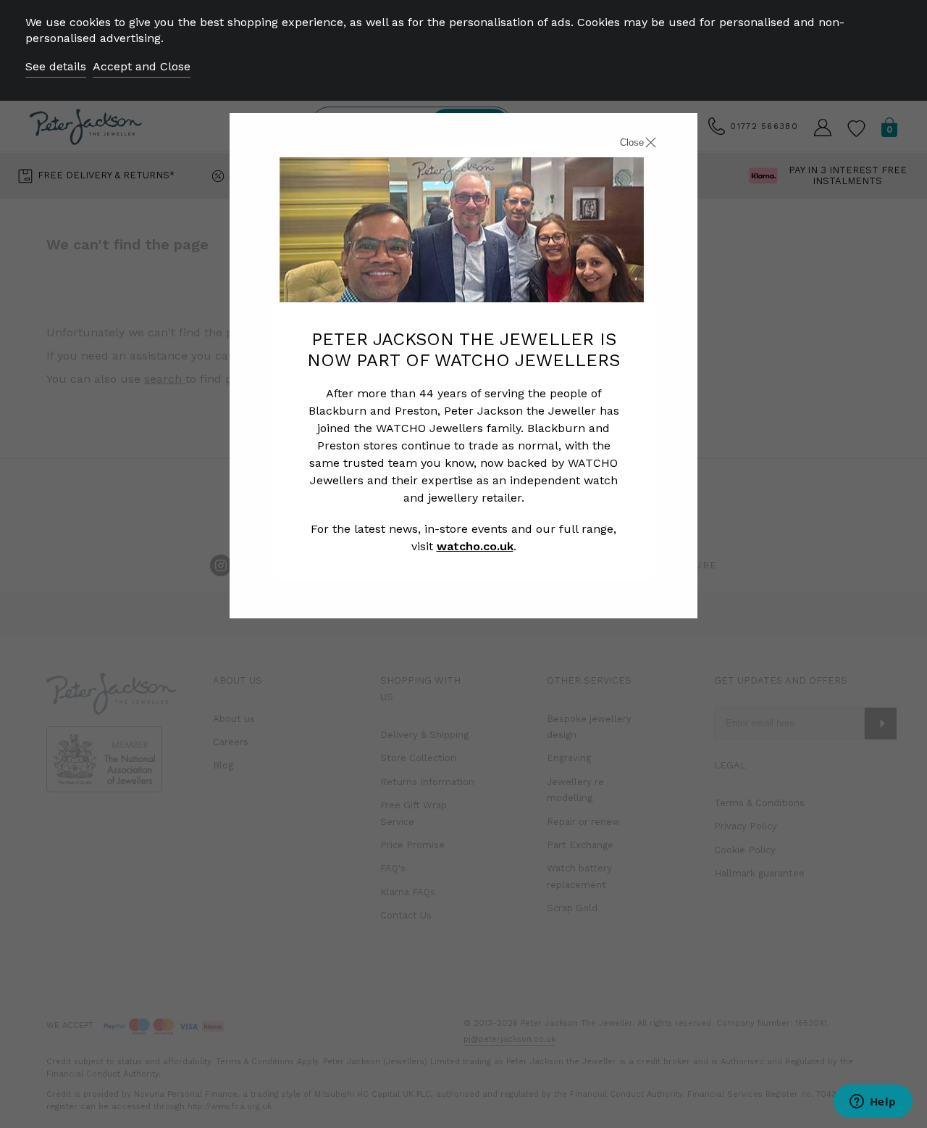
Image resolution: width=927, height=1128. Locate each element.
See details (55, 66)
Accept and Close (141, 66)
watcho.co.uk (475, 546)
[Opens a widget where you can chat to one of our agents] (873, 1103)
